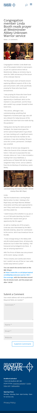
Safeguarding (16, 386)
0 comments (13, 40)
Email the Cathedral (19, 383)
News (6, 40)
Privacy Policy (10, 402)
